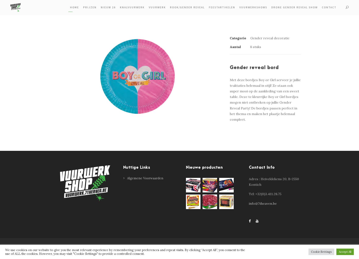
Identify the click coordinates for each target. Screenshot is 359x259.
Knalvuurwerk (132, 7)
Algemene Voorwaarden (145, 178)
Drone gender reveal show (294, 7)
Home (74, 7)
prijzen (90, 7)
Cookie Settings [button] (321, 252)
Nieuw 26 (108, 7)
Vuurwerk (157, 7)
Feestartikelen (222, 7)
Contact (329, 7)
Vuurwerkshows (253, 7)
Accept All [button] (345, 252)
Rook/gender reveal (187, 7)
